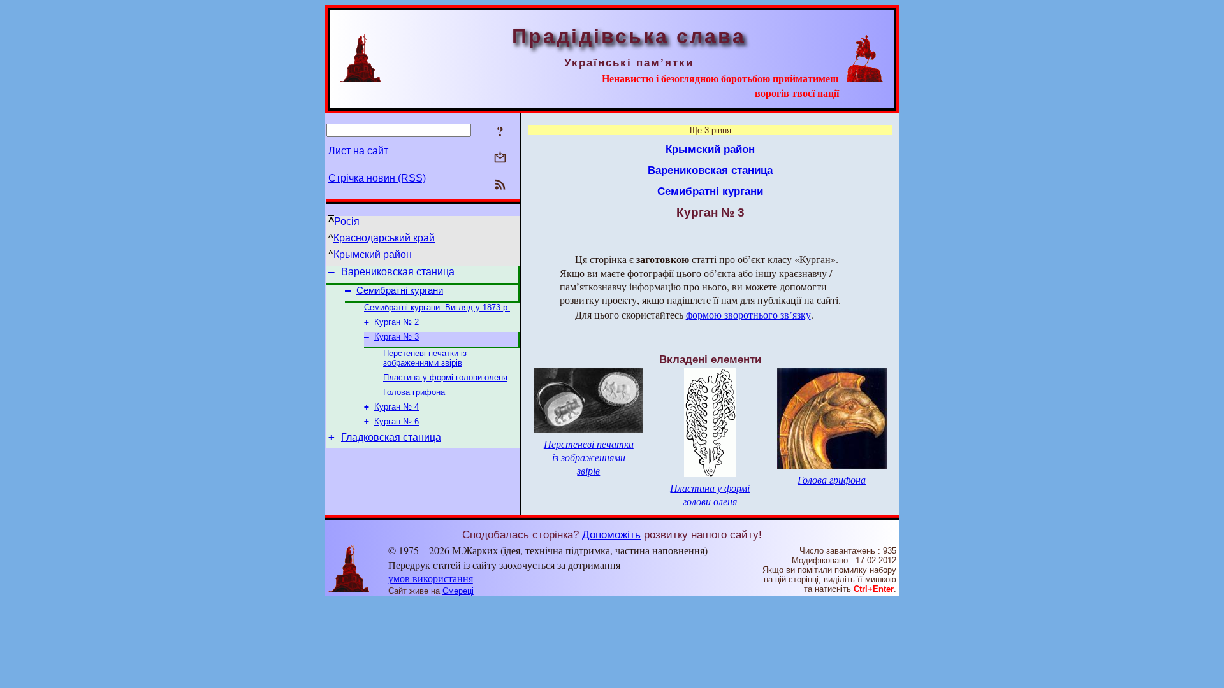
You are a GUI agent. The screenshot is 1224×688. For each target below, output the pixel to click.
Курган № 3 (396, 336)
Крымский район (372, 254)
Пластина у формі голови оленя (445, 377)
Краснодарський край (384, 238)
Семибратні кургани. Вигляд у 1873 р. (437, 307)
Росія (347, 221)
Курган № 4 (396, 407)
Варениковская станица (398, 271)
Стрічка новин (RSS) (377, 178)
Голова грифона (414, 392)
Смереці (458, 591)
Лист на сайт (358, 150)
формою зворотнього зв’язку (748, 314)
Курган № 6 (396, 421)
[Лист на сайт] (500, 158)
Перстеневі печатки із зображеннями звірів (425, 358)
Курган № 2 (396, 322)
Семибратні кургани (399, 290)
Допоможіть (611, 534)
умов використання (430, 578)
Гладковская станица (391, 437)
